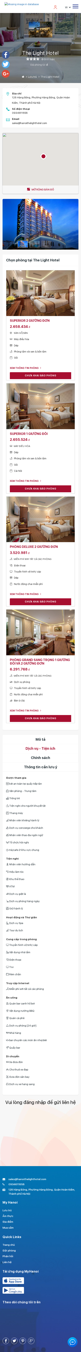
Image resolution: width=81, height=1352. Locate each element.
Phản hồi (8, 1256)
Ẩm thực (8, 1216)
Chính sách (40, 758)
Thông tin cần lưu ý (40, 767)
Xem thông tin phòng (24, 368)
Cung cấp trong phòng (21, 939)
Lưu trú (32, 76)
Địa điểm (8, 1221)
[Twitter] (5, 64)
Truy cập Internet (17, 983)
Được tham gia (16, 777)
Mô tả (40, 739)
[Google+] (5, 73)
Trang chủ (9, 1244)
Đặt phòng (9, 1250)
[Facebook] (5, 55)
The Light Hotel (40, 53)
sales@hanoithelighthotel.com (29, 123)
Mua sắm (8, 1227)
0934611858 (20, 112)
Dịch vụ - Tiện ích (40, 748)
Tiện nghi (12, 858)
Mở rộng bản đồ (42, 189)
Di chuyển (12, 1056)
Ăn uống (11, 997)
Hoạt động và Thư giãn (21, 917)
